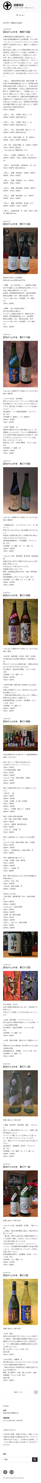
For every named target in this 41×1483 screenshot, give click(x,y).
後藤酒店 (19, 5)
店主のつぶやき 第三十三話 (16, 967)
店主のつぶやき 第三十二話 (16, 1066)
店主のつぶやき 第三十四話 (16, 721)
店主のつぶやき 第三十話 (15, 1275)
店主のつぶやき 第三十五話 (16, 595)
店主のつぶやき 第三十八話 (16, 224)
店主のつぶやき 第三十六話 (16, 464)
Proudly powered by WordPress (13, 1478)
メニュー (22, 15)
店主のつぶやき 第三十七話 (16, 337)
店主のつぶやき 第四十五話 (16, 32)
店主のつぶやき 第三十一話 (16, 1167)
